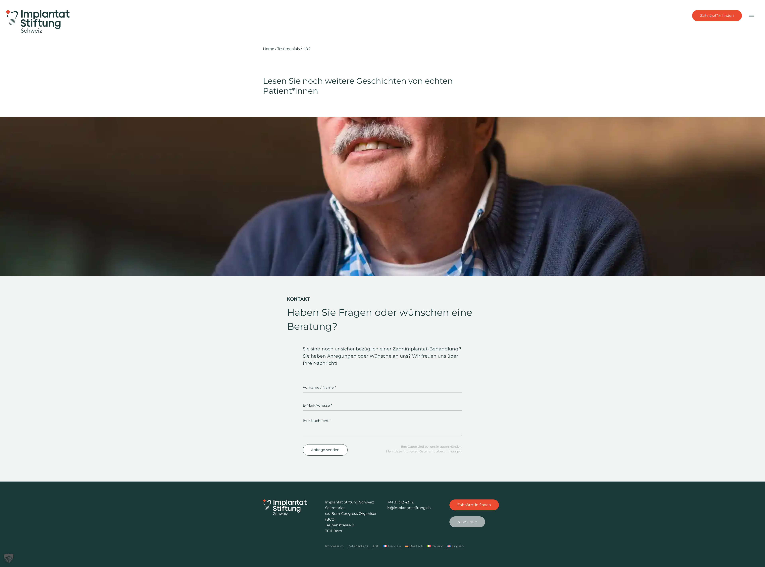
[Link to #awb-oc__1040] (751, 16)
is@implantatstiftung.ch (409, 508)
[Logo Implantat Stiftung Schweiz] (38, 12)
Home (268, 49)
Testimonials (288, 49)
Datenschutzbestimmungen (440, 451)
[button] (9, 558)
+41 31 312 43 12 (400, 502)
